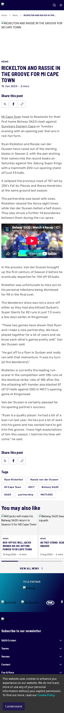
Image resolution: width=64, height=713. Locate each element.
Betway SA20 (50, 487)
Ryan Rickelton (13, 479)
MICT (31, 487)
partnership (25, 494)
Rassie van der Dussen (44, 479)
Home (4, 15)
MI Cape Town (11, 117)
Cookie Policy (46, 695)
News (15, 15)
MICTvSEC (47, 494)
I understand (13, 706)
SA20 (7, 494)
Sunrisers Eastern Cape (18, 126)
